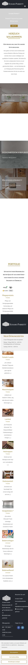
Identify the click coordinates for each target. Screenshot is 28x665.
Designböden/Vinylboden (12, 511)
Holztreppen (7, 451)
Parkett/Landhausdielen (11, 357)
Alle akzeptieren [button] (14, 652)
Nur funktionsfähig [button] (14, 657)
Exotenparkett (8, 481)
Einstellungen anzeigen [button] (14, 661)
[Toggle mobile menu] (25, 6)
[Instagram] (22, 627)
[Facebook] (18, 627)
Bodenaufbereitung (9, 570)
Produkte (8, 297)
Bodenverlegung (8, 540)
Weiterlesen (21, 645)
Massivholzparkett (9, 389)
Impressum (4, 647)
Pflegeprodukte (8, 295)
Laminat (8, 419)
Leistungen (7, 542)
